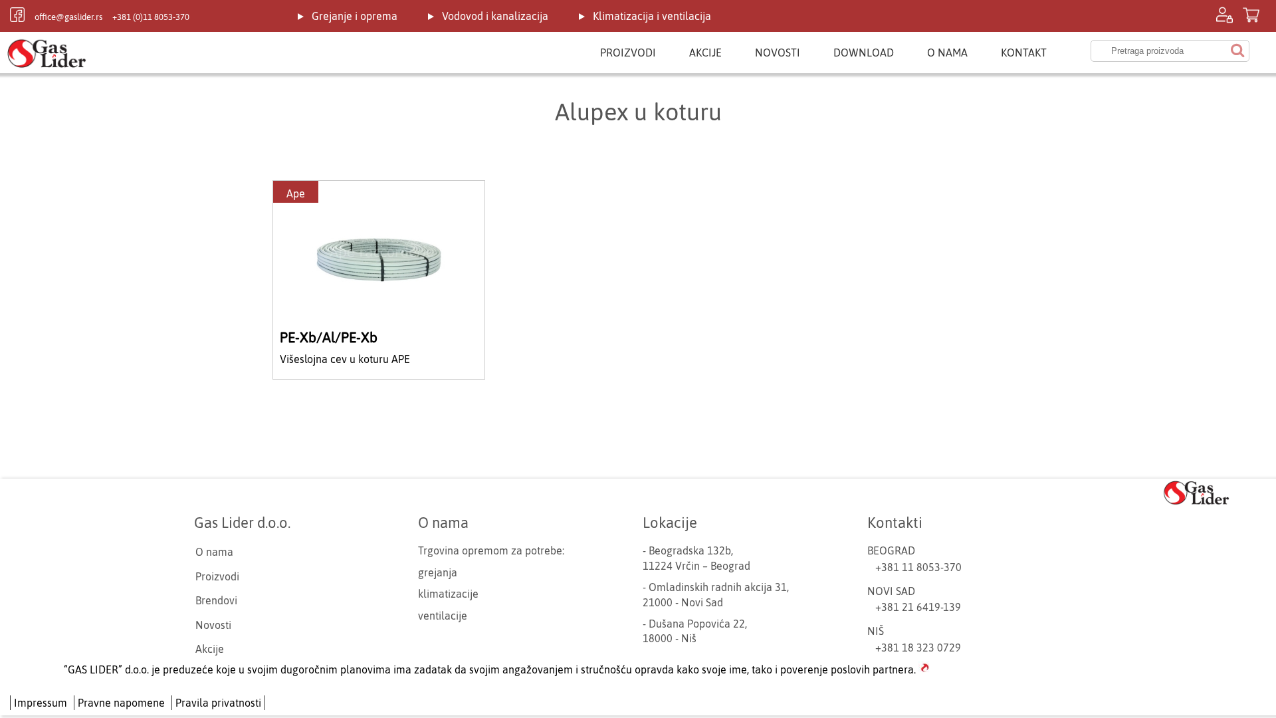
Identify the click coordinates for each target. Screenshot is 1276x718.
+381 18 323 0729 (918, 648)
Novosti (777, 53)
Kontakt (1024, 53)
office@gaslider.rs (68, 17)
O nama (947, 53)
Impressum (40, 703)
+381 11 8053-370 (918, 567)
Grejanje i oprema (354, 16)
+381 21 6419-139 (918, 607)
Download (863, 53)
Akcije (705, 53)
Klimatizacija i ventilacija (652, 16)
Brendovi (216, 600)
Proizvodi (628, 53)
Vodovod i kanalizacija (495, 16)
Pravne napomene (121, 703)
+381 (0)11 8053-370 (150, 17)
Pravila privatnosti (218, 703)
